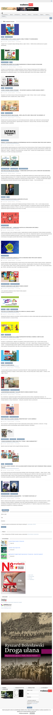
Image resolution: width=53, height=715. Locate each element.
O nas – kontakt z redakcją (30, 682)
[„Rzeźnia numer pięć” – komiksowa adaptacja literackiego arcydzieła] (26, 218)
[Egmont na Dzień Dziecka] (26, 355)
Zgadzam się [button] (32, 713)
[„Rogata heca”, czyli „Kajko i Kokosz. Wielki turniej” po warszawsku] (26, 29)
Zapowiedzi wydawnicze (23, 168)
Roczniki (30, 577)
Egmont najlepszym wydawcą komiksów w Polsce (14, 199)
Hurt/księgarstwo (17, 14)
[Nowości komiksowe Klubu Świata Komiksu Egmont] (26, 276)
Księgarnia (3, 16)
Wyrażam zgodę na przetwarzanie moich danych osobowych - (19, 524)
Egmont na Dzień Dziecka (7, 365)
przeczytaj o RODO (32, 524)
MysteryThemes (9, 682)
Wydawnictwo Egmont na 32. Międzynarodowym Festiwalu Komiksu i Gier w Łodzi (22, 336)
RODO (38, 682)
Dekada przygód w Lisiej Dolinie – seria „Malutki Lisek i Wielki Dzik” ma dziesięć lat (23, 115)
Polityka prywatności (23, 713)
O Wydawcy (47, 14)
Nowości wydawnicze (5, 168)
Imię (2, 517)
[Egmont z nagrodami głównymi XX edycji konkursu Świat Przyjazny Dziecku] (26, 247)
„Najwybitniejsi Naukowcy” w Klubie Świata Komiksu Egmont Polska (19, 392)
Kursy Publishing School (6, 608)
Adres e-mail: (4, 514)
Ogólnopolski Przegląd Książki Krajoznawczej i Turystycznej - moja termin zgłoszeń (25, 554)
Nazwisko (3, 520)
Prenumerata (31, 576)
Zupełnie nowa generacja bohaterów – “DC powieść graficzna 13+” (19, 495)
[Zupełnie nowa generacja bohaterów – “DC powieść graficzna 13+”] (26, 486)
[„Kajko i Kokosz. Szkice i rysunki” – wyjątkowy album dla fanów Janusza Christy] (26, 81)
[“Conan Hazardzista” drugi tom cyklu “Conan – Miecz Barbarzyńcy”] (26, 433)
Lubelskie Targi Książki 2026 (14, 547)
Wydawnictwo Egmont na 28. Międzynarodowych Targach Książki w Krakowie (21, 64)
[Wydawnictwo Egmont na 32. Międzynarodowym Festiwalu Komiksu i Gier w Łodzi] (26, 327)
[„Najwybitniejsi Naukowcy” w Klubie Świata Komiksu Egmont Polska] (26, 382)
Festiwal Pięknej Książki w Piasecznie (16, 541)
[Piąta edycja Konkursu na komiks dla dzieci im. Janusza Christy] (26, 301)
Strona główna (20, 682)
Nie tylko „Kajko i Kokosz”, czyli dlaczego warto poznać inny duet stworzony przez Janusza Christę (26, 467)
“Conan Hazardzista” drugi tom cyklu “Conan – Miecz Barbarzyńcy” (19, 441)
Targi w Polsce (7, 334)
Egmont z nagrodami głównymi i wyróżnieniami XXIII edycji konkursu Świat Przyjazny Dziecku (26, 142)
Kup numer (31, 574)
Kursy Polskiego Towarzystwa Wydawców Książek (11, 602)
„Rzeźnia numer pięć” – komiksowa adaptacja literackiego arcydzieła (19, 227)
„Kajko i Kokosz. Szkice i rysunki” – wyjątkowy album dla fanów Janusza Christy (22, 90)
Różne (11, 62)
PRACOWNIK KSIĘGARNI (33, 534)
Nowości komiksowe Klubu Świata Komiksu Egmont (14, 286)
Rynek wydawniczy (5, 14)
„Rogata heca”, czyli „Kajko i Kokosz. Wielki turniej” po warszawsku (19, 39)
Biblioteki (11, 14)
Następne (6, 510)
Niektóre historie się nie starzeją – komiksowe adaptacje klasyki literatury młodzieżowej (25, 170)
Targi (2, 334)
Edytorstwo (23, 14)
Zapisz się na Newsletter (46, 682)
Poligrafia (41, 14)
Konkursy (29, 14)
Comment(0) (19, 41)
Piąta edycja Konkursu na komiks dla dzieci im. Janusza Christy (18, 311)
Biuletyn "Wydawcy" (12, 41)
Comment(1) (19, 201)
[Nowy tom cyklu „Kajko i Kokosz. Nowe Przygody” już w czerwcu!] (26, 409)
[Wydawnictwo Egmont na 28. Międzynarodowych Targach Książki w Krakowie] (26, 54)
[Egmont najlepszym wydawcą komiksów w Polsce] (26, 189)
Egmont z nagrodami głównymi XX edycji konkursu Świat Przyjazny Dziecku (21, 257)
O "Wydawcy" (31, 579)
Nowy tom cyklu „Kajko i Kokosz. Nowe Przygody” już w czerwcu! (18, 418)
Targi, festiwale (35, 14)
